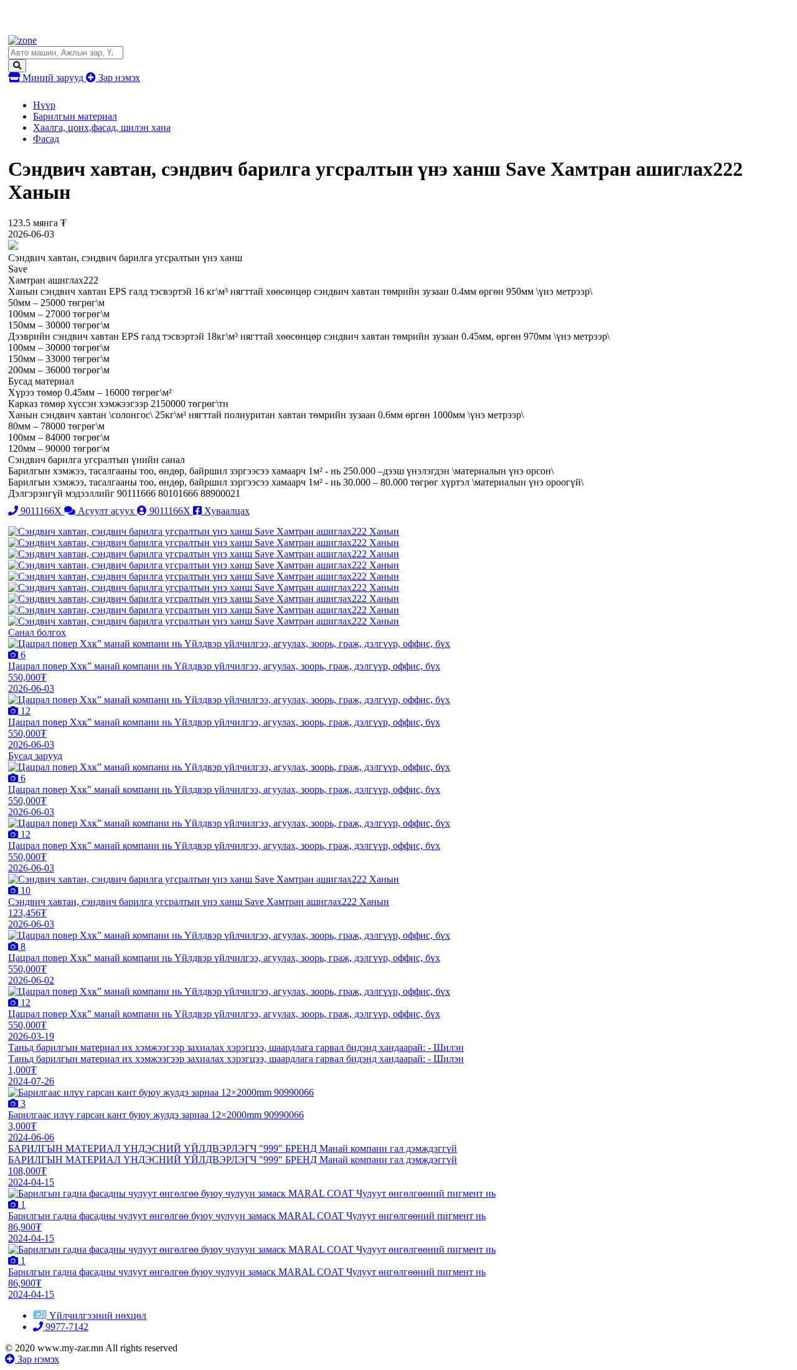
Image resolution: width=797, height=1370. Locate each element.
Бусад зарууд (35, 755)
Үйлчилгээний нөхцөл (97, 1315)
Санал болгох (37, 632)
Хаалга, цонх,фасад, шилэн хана (102, 127)
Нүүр (44, 105)
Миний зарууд (53, 77)
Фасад (46, 138)
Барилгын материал (75, 116)
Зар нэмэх (118, 77)
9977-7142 (65, 1326)
